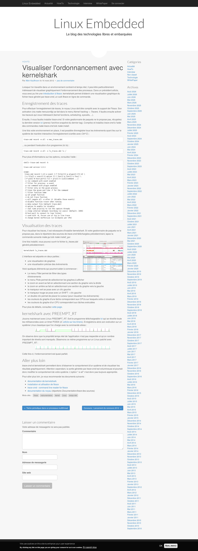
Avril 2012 (131, 489)
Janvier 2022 (132, 210)
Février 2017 (132, 362)
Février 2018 (132, 329)
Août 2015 (131, 398)
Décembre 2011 (134, 498)
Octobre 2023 (133, 163)
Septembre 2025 (134, 110)
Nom (24, 452)
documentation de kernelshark (42, 381)
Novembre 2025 (134, 105)
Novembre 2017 (134, 337)
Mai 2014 (131, 440)
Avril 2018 (131, 323)
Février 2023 (132, 182)
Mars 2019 (131, 296)
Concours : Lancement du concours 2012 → (102, 408)
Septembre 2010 (134, 528)
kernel (57, 395)
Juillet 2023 (132, 171)
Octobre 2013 (133, 459)
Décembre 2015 (134, 392)
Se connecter (118, 3)
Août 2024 (131, 135)
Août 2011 (131, 503)
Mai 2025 (131, 116)
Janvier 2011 (132, 517)
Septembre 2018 (134, 310)
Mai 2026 (131, 99)
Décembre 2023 (134, 157)
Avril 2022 (131, 202)
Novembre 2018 (134, 304)
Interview (88, 3)
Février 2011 (132, 514)
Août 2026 (131, 91)
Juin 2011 (131, 506)
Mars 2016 (131, 387)
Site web (26, 472)
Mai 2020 (131, 257)
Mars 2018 (131, 326)
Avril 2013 (131, 475)
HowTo (60, 3)
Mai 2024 (131, 149)
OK (160, 545)
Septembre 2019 (134, 279)
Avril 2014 (131, 442)
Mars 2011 (131, 511)
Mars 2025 (131, 121)
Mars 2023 (131, 180)
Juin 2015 (131, 403)
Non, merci (170, 546)
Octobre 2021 (133, 221)
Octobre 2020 (133, 243)
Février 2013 (132, 481)
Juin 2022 (131, 196)
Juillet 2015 (132, 401)
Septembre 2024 (134, 138)
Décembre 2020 (134, 238)
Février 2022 (132, 207)
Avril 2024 (131, 152)
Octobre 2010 (133, 525)
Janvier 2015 (132, 417)
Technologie (73, 3)
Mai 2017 (131, 354)
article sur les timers (72, 321)
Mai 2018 (131, 321)
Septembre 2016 (134, 376)
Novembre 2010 (134, 522)
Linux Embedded (31, 3)
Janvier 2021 (132, 235)
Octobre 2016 (133, 373)
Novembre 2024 (134, 124)
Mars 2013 (131, 478)
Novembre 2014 (134, 423)
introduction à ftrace (52, 93)
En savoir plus (90, 547)
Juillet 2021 (132, 224)
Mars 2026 (131, 102)
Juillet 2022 (132, 193)
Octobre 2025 (133, 108)
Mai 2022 (131, 199)
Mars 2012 (131, 492)
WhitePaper (101, 3)
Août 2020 (131, 249)
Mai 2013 (131, 473)
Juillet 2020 (132, 252)
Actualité (48, 3)
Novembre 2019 (134, 274)
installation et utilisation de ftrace (43, 384)
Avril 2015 (131, 409)
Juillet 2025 (132, 130)
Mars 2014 (131, 445)
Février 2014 (132, 448)
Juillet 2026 (132, 94)
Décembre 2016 (134, 368)
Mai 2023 (131, 174)
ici (42, 122)
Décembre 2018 (134, 301)
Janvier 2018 (132, 332)
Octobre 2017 (133, 340)
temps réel (73, 395)
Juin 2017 (131, 351)
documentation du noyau (39, 390)
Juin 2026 (131, 97)
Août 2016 (131, 379)
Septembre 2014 (134, 428)
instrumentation (46, 395)
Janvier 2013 (132, 484)
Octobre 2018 (133, 307)
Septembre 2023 (134, 166)
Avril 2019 (131, 293)
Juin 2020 (131, 254)
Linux (64, 395)
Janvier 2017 (132, 365)
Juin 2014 (131, 437)
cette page (57, 306)
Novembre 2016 (134, 370)
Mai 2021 (131, 240)
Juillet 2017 (132, 348)
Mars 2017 (131, 359)
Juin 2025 (131, 113)
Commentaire (29, 431)
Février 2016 (132, 390)
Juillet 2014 (132, 434)
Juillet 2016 (132, 381)
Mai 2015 (131, 406)
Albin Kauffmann (33, 80)
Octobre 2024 (133, 141)
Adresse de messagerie (34, 462)
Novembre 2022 (134, 188)
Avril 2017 (131, 357)
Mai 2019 (131, 290)
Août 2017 (131, 345)
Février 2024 (132, 155)
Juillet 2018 (132, 315)
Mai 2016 (131, 384)
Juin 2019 (131, 287)
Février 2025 (132, 133)
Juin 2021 (131, 227)
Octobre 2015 (133, 395)
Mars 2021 (131, 232)
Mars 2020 (131, 263)
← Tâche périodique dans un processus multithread (46, 408)
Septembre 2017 (134, 343)
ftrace (36, 395)
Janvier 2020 (132, 268)
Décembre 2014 (134, 420)
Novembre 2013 (134, 456)
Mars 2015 (131, 412)
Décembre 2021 (134, 213)
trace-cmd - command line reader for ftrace (48, 387)
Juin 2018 (131, 318)
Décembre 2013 (134, 453)
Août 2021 (131, 218)
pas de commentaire (65, 80)
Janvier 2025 (132, 144)
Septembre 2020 (134, 246)
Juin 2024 (131, 146)
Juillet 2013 (132, 467)
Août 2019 (131, 282)
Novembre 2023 (134, 160)
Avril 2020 (131, 260)
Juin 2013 (131, 470)
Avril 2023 (131, 177)
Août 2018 (131, 312)
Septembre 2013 (134, 462)
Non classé (132, 74)
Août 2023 (131, 168)
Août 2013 (131, 464)
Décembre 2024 (134, 127)
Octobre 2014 (133, 426)
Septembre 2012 (134, 487)
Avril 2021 (131, 229)
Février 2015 (132, 415)
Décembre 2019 (134, 271)
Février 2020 (132, 265)
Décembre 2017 (134, 334)
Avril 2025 (131, 119)
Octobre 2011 (133, 500)
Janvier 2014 (132, 451)
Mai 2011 (131, 509)
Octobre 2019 (133, 276)
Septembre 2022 (134, 191)
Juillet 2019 (132, 285)
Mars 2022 (131, 204)
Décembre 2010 (134, 520)
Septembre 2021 (134, 215)
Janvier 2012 (132, 495)
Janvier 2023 (132, 185)
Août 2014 (131, 431)
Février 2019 (132, 298)
